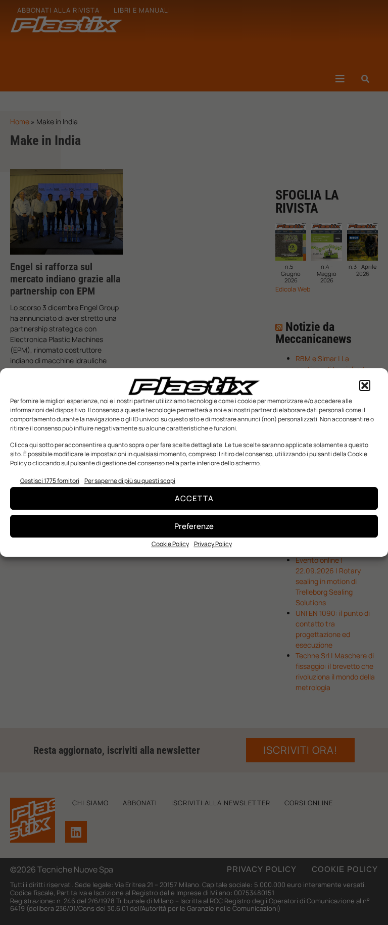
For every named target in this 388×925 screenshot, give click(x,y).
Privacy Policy (213, 544)
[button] (365, 386)
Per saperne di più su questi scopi (129, 480)
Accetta (194, 498)
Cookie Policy (170, 544)
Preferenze (194, 526)
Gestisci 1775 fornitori (49, 480)
